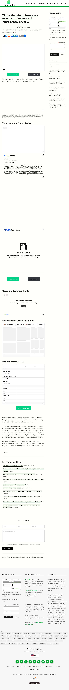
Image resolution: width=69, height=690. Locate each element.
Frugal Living (43, 635)
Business (34, 633)
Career (40, 633)
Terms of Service (48, 666)
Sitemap (58, 666)
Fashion (24, 635)
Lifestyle (8, 638)
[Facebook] (11, 36)
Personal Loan (11, 641)
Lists (14, 638)
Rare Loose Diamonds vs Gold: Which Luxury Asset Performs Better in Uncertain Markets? (57, 88)
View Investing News (23, 408)
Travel (49, 643)
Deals (65, 633)
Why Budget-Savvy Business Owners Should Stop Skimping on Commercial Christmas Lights (57, 105)
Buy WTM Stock (13, 74)
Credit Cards (48, 633)
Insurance (57, 635)
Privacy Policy (37, 666)
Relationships (40, 641)
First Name (52, 43)
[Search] (65, 3)
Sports (28, 643)
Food (36, 635)
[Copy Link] (22, 36)
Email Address (53, 49)
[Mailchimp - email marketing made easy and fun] (63, 56)
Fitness (30, 635)
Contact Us (27, 666)
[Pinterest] (30, 661)
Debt (2, 635)
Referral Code (30, 641)
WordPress (53, 674)
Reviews (55, 641)
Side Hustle (3, 643)
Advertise (19, 666)
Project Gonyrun (34, 669)
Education (8, 635)
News (50, 638)
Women (55, 643)
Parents (63, 638)
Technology (42, 643)
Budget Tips (26, 633)
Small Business (12, 643)
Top (35, 687)
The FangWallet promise (31, 590)
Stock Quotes (9, 557)
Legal (2, 638)
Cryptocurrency (57, 633)
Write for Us (5, 452)
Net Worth (44, 638)
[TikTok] (47, 661)
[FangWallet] (9, 3)
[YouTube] (38, 661)
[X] (3, 36)
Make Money (21, 638)
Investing (64, 635)
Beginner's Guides (17, 633)
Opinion (56, 638)
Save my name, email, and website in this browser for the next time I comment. (22, 544)
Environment (17, 635)
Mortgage (36, 638)
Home (3, 557)
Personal (3, 641)
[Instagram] (26, 661)
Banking (8, 633)
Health (50, 635)
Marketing (29, 638)
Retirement (48, 641)
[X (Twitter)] (21, 661)
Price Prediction (33, 74)
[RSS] (34, 661)
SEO (61, 641)
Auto (2, 633)
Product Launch (20, 641)
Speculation (21, 643)
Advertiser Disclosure (23, 27)
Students (35, 643)
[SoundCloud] (51, 661)
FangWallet (28, 579)
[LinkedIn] (43, 661)
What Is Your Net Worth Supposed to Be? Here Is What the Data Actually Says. (57, 71)
